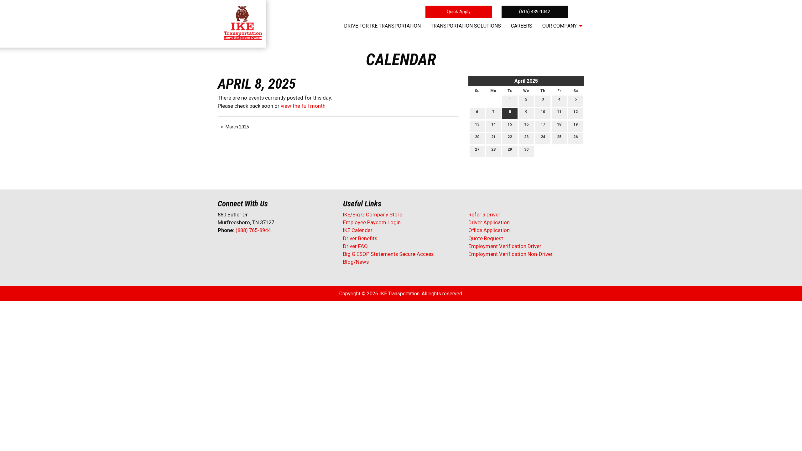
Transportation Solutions (466, 26)
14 (493, 124)
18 (559, 124)
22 (510, 137)
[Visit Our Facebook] (223, 246)
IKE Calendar (357, 230)
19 (575, 124)
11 (559, 112)
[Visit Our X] (233, 246)
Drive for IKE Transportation (382, 26)
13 (477, 124)
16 (526, 124)
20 (477, 137)
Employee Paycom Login (372, 222)
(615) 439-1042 (534, 11)
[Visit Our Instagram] (263, 246)
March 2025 (237, 126)
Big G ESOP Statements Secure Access (388, 254)
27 (477, 149)
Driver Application (489, 222)
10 (543, 112)
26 (575, 137)
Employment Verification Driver (504, 246)
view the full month (303, 106)
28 (493, 149)
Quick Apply (459, 11)
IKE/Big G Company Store (372, 214)
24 (543, 137)
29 (510, 149)
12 (575, 112)
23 (526, 137)
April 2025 (526, 81)
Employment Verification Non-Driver (510, 254)
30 (526, 149)
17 (543, 124)
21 (493, 137)
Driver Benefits (360, 238)
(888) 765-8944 (253, 230)
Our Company (559, 26)
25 (559, 137)
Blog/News (356, 262)
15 (510, 124)
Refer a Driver (484, 214)
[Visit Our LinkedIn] (243, 246)
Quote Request (485, 238)
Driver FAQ (355, 246)
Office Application (489, 230)
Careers (521, 26)
